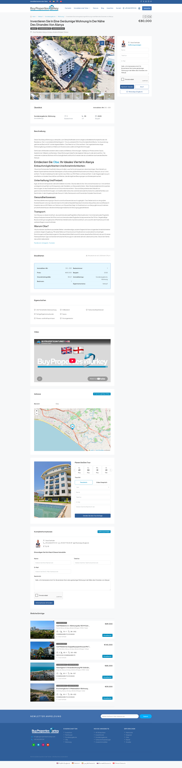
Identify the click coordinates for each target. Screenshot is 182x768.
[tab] (102, 43)
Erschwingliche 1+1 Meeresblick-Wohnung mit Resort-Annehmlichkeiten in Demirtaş (87, 689)
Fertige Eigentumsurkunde (45, 314)
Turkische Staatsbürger (103, 739)
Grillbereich (66, 310)
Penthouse (68, 735)
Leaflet (92, 450)
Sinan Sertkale (62, 636)
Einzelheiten (107, 635)
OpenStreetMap (100, 450)
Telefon (76, 558)
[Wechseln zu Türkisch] (61, 1)
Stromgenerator (67, 318)
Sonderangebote (50, 16)
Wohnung (61, 16)
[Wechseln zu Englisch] (50, 1)
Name (36, 558)
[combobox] (93, 487)
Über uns (95, 8)
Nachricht (37, 576)
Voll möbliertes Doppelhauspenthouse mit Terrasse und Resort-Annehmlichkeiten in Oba (89, 647)
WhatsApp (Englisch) (82, 543)
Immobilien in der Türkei (81, 8)
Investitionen (100, 735)
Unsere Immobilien (58, 28)
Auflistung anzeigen (104, 531)
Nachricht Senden (127, 87)
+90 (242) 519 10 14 (51, 543)
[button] (72, 427)
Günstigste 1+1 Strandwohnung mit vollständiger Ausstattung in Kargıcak (83, 668)
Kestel (128, 739)
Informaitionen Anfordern (44, 603)
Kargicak (129, 735)
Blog (102, 8)
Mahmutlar (129, 732)
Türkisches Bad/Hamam (96, 310)
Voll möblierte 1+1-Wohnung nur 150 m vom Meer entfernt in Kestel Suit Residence (86, 626)
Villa (66, 739)
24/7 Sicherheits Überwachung (46, 310)
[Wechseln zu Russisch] (57, 1)
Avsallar (128, 742)
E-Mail (36, 567)
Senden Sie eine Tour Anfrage (92, 515)
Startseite (68, 8)
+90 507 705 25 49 (66, 543)
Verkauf (40, 16)
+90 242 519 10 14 (130, 8)
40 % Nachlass (100, 732)
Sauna (64, 314)
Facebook (37, 243)
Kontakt (118, 8)
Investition (110, 8)
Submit (145, 716)
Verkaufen (147, 8)
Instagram (44, 243)
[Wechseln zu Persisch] (54, 1)
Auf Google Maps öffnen (103, 394)
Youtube (52, 243)
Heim (34, 16)
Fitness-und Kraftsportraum (45, 318)
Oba (56, 162)
